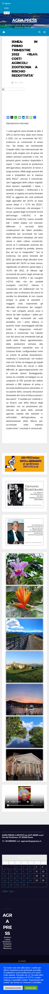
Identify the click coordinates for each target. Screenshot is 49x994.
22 (17, 880)
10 (30, 871)
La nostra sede (22, 963)
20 (5, 880)
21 (11, 880)
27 (5, 885)
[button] (39, 32)
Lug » (11, 891)
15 (17, 876)
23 (24, 880)
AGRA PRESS (24, 20)
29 (17, 885)
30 (24, 885)
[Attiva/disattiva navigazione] (44, 32)
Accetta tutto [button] (31, 988)
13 (5, 876)
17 (30, 876)
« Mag (4, 891)
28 (11, 885)
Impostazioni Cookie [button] (13, 988)
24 (30, 880)
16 (24, 876)
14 (11, 876)
